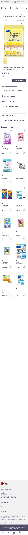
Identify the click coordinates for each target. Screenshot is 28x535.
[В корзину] (10, 153)
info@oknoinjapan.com (9, 494)
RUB (3, 492)
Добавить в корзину (19, 80)
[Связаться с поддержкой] (26, 8)
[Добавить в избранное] (21, 23)
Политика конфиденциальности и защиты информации (13, 519)
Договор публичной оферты (7, 522)
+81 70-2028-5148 (7, 489)
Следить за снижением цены (9, 86)
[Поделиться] (25, 23)
